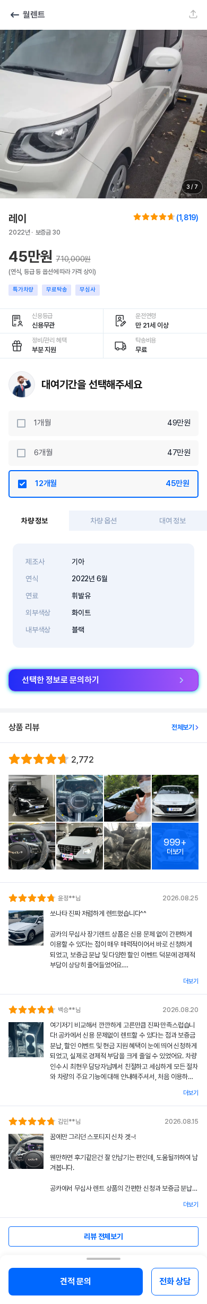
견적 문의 (75, 1281)
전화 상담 (175, 1281)
